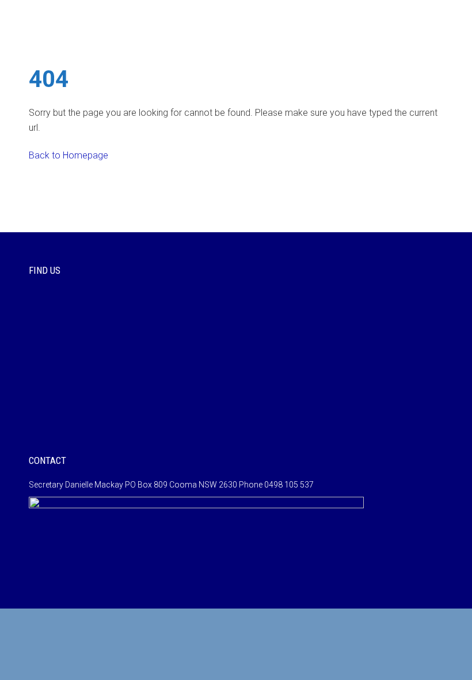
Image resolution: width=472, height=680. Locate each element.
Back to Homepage (68, 155)
